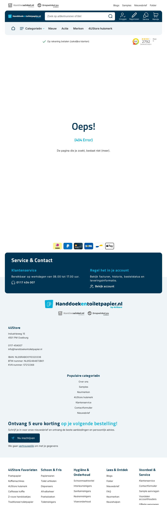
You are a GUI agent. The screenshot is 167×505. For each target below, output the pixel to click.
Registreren (134, 19)
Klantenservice (24, 270)
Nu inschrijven (26, 438)
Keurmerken (83, 392)
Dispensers (47, 486)
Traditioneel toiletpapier (20, 501)
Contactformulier (83, 407)
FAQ (108, 491)
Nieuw (52, 28)
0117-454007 (15, 345)
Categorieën (33, 28)
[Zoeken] (110, 16)
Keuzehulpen (113, 501)
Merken (78, 28)
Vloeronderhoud (82, 501)
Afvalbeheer (47, 491)
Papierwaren (47, 475)
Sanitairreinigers (82, 491)
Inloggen (123, 19)
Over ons (83, 381)
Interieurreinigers (83, 485)
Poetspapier (14, 475)
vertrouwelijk (26, 445)
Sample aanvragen (149, 491)
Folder (153, 5)
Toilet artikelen (48, 481)
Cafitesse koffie (16, 491)
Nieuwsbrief (140, 5)
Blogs (116, 5)
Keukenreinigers (82, 496)
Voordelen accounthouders (147, 497)
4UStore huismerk (100, 28)
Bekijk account (104, 286)
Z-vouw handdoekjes (19, 496)
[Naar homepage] (13, 28)
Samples (126, 5)
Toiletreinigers (48, 501)
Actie (64, 28)
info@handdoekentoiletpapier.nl (25, 349)
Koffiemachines (16, 481)
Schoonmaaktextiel (84, 480)
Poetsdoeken (48, 496)
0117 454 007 (25, 282)
